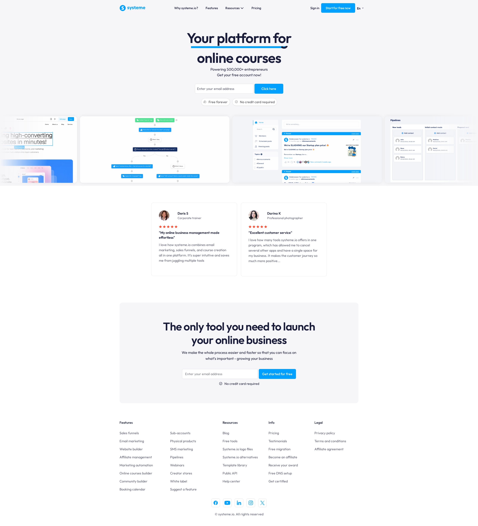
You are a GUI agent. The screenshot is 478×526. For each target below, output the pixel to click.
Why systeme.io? (186, 8)
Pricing (256, 8)
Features (212, 8)
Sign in (314, 8)
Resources (232, 8)
